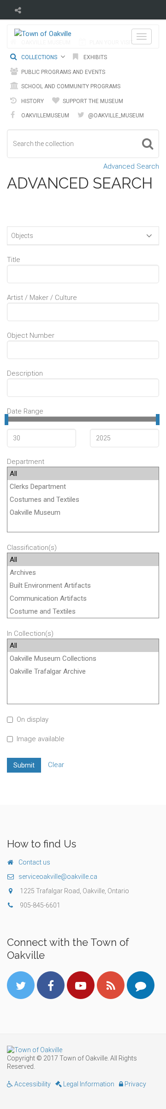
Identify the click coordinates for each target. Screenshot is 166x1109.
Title (13, 260)
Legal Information (88, 1084)
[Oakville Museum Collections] (83, 658)
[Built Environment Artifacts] (83, 585)
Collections (38, 57)
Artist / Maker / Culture (42, 297)
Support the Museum (92, 101)
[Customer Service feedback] (140, 985)
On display (32, 719)
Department (25, 461)
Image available (41, 739)
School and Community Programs (70, 86)
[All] (83, 473)
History (32, 101)
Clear (56, 765)
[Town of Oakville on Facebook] (51, 985)
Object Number (30, 335)
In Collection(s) (30, 633)
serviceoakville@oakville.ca (57, 876)
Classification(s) (32, 547)
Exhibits (94, 57)
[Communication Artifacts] (83, 598)
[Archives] (83, 572)
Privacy (134, 1084)
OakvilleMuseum (44, 115)
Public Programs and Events (62, 72)
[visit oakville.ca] (83, 1050)
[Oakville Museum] (83, 512)
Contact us (34, 862)
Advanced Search (131, 166)
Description (25, 373)
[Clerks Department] (83, 486)
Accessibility (32, 1084)
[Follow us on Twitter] (21, 985)
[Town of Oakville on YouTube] (81, 985)
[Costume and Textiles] (83, 611)
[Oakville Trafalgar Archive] (83, 671)
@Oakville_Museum (115, 115)
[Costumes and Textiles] (83, 499)
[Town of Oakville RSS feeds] (111, 985)
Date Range (25, 411)
